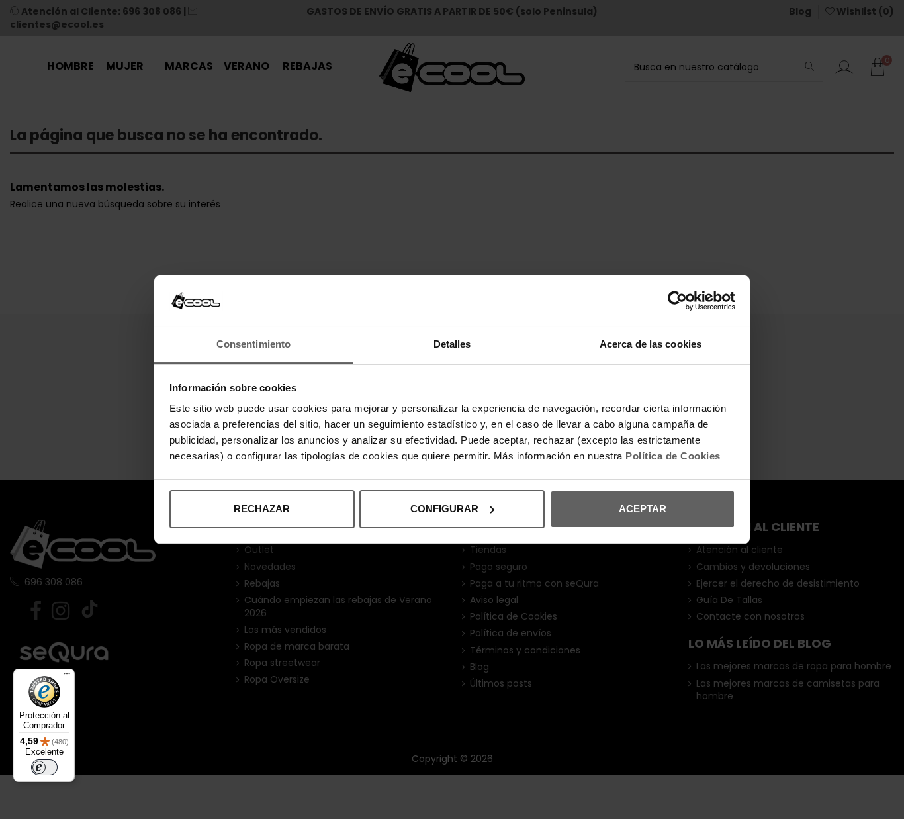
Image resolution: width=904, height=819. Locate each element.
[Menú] (67, 677)
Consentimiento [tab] (253, 344)
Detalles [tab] (452, 344)
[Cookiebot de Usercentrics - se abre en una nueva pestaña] (677, 301)
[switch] (44, 767)
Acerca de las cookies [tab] (650, 344)
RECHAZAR (262, 508)
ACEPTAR (642, 508)
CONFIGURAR (444, 508)
